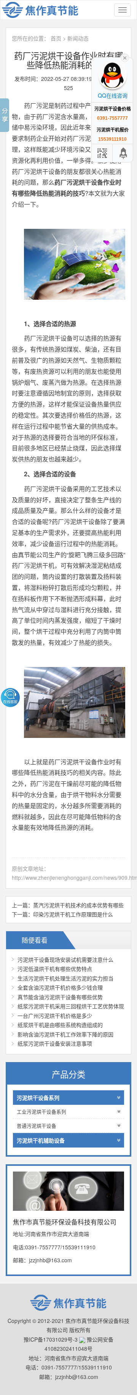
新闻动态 (78, 38)
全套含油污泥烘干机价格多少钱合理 (60, 987)
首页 (56, 38)
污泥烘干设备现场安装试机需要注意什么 (65, 959)
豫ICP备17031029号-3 (51, 1339)
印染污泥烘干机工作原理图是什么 (73, 914)
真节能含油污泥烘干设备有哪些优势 (60, 997)
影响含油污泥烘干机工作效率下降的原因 (65, 1034)
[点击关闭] (124, 57)
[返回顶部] (124, 153)
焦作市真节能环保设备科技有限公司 (44, 9)
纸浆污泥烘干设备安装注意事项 (55, 1043)
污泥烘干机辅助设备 (41, 1140)
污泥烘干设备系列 (38, 1097)
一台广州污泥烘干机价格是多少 (55, 1015)
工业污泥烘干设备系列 (41, 1111)
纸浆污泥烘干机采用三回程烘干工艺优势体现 (71, 1006)
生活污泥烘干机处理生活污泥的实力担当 (65, 978)
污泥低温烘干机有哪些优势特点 (55, 968)
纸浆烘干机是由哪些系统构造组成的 (60, 1025)
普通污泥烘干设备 (36, 1125)
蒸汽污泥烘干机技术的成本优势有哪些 (78, 905)
